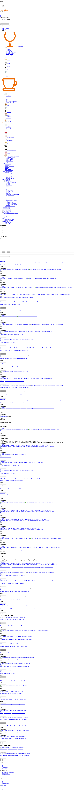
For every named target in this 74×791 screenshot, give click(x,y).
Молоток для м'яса (9, 190)
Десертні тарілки (9, 128)
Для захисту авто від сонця (9, 219)
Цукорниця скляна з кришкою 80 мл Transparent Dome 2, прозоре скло (12, 599)
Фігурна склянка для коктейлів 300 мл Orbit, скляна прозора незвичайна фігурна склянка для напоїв (17, 608)
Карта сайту (4, 768)
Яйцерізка (8, 205)
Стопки (8, 63)
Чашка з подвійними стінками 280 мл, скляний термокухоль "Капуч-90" (12, 334)
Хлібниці (6, 168)
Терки (7, 201)
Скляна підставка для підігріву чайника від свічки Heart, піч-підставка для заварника (15, 488)
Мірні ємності (8, 189)
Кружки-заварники (9, 98)
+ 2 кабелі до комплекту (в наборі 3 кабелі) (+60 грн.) (29, 441)
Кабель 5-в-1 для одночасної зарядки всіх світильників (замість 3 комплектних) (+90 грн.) (48, 442)
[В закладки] (0, 271)
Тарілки (8, 126)
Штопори (8, 76)
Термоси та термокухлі (9, 170)
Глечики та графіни (10, 69)
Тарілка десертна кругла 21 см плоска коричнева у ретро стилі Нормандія (13, 738)
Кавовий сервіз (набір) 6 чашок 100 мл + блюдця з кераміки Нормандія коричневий (14, 625)
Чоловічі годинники (7, 223)
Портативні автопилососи (8, 220)
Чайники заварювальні (11, 105)
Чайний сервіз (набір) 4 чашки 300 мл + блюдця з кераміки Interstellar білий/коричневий (15, 680)
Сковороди (7, 172)
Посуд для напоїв (20, 46)
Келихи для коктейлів (10, 53)
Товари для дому (6, 212)
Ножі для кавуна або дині (10, 191)
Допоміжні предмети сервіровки (13, 156)
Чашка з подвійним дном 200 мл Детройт (7, 342)
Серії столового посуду (7, 210)
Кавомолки (9, 112)
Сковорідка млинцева (10, 175)
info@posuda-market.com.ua (9, 788)
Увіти (3, 780)
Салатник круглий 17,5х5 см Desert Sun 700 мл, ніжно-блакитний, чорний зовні (14, 725)
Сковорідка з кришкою (10, 174)
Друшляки (8, 184)
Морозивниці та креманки (12, 143)
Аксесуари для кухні (8, 181)
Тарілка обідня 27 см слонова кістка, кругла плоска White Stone (11, 310)
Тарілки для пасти (9, 130)
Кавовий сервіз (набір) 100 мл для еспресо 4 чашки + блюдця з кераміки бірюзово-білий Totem (16, 297)
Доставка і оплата (5, 767)
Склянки (8, 60)
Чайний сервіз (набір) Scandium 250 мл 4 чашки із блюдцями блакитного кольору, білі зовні (16, 639)
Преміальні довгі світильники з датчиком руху (14, 215)
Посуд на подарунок (6, 207)
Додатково (2, 440)
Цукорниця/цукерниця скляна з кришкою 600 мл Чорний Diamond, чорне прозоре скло (15, 264)
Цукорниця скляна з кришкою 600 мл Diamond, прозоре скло (10, 304)
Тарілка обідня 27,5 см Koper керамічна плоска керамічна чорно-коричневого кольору (15, 652)
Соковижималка (9, 75)
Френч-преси (9, 121)
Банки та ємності (8, 164)
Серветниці (8, 162)
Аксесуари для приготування (10, 206)
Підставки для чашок (10, 102)
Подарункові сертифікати (7, 211)
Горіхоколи (8, 183)
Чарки (8, 66)
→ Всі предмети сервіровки (11, 157)
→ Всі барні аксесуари (10, 73)
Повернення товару (5, 783)
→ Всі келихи (8, 50)
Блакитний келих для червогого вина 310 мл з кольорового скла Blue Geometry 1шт (14, 666)
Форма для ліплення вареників (11, 204)
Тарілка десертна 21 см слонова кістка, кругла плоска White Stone (11, 394)
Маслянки (7, 167)
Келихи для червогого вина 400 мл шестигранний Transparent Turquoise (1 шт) (13, 358)
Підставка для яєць (9, 158)
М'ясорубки (8, 188)
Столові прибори (10, 140)
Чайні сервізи (8, 118)
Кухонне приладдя (6, 179)
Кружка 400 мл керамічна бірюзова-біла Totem (8, 318)
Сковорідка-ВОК (9, 176)
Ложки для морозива (10, 187)
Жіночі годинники (7, 222)
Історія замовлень (5, 781)
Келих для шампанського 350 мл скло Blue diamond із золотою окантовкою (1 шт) (14, 350)
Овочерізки (8, 193)
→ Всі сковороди (9, 173)
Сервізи (8, 115)
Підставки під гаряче (10, 159)
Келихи (8, 49)
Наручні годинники (6, 221)
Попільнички (8, 160)
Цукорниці (7, 165)
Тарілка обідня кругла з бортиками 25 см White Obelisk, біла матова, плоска (13, 699)
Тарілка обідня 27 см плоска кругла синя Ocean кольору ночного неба (12, 381)
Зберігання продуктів (7, 163)
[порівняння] (1, 271)
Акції (3, 764)
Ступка (7, 198)
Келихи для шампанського (11, 52)
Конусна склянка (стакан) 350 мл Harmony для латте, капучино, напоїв (12, 575)
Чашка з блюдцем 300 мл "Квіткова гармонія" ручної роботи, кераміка (12, 619)
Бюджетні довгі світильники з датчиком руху (14, 216)
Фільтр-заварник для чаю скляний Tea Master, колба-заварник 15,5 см (12, 366)
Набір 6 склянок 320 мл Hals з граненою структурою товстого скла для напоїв (13, 719)
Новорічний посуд (6, 208)
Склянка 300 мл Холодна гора (5, 457)
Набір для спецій (8, 169)
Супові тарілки (9, 129)
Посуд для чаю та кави (6, 774)
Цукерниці (9, 153)
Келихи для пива (9, 56)
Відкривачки (8, 74)
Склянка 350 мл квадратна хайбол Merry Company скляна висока (11, 480)
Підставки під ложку (10, 195)
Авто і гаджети (5, 218)
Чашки (8, 95)
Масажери (6, 217)
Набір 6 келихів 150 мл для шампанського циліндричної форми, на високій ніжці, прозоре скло (16, 659)
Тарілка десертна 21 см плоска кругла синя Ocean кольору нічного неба (12, 410)
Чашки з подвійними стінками (11, 101)
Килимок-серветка (9, 161)
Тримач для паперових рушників (12, 203)
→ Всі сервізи (8, 116)
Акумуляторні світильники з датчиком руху (11, 213)
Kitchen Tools (5, 255)
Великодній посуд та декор (7, 209)
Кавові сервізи (8, 117)
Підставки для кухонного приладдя (12, 194)
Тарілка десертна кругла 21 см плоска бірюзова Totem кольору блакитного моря (14, 550)
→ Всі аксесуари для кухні (11, 182)
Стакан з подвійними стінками (11, 100)
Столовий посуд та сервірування (8, 772)
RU (3, 6)
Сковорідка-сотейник (10, 178)
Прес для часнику (9, 196)
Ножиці (7, 192)
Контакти (4, 765)
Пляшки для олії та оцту (9, 166)
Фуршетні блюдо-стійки (11, 150)
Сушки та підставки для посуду (11, 200)
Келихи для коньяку (9, 54)
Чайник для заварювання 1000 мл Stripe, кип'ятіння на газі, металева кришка (13, 646)
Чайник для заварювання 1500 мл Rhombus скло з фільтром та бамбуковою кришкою (14, 402)
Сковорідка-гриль (9, 177)
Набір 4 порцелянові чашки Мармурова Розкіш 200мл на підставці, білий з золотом (14, 755)
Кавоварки (9, 108)
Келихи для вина (9, 51)
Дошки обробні (8, 180)
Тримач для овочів (9, 202)
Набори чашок (8, 99)
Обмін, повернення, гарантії (7, 766)
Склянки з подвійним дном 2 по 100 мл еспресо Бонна (9, 465)
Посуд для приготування (7, 171)
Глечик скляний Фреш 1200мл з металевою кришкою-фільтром (11, 693)
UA (3, 5)
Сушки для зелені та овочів (11, 199)
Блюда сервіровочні (10, 137)
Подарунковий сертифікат (6, 782)
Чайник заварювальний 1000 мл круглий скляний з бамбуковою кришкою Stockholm (14, 387)
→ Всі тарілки (8, 127)
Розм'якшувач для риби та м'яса (11, 197)
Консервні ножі (9, 185)
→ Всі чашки (8, 96)
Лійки (7, 186)
